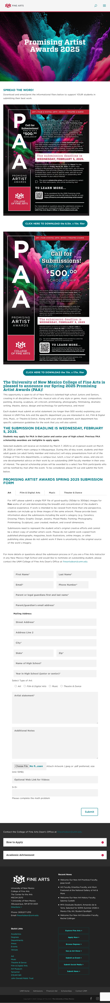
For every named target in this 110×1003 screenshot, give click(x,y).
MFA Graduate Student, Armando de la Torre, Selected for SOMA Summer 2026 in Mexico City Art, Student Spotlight (79, 908)
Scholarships (66, 991)
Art (9, 492)
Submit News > (73, 971)
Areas (13, 943)
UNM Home (24, 991)
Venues (14, 950)
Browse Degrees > (74, 944)
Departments (17, 940)
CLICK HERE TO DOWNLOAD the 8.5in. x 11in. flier (55, 223)
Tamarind (15, 972)
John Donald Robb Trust (22, 978)
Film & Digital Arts (30, 492)
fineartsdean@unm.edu (75, 561)
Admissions (38, 991)
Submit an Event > (74, 958)
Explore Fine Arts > (73, 930)
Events (14, 947)
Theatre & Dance (18, 962)
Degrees (15, 937)
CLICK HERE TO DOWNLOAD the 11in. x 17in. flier (55, 372)
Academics (16, 934)
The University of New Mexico (63, 999)
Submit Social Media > (74, 964)
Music (52, 492)
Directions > (16, 907)
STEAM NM (16, 975)
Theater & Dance (73, 492)
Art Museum (16, 969)
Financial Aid (51, 991)
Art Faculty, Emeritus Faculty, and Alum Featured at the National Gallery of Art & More (79, 890)
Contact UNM (81, 991)
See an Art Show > (74, 951)
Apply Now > (73, 937)
